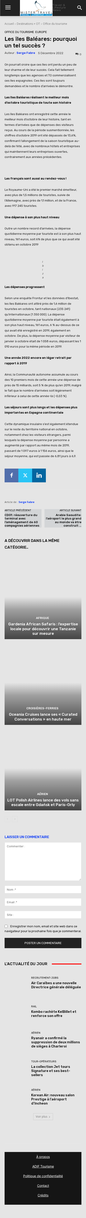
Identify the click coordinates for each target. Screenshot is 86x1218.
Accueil (9, 24)
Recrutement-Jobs (44, 978)
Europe (41, 31)
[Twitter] (25, 475)
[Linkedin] (39, 475)
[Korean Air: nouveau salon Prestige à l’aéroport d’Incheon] (16, 1097)
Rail (34, 1006)
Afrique (42, 617)
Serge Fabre (26, 52)
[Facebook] (11, 475)
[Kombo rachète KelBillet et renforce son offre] (16, 1011)
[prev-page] (7, 819)
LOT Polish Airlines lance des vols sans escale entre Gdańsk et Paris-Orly (43, 802)
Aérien (42, 794)
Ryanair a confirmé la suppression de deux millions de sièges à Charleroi (55, 1042)
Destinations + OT (28, 24)
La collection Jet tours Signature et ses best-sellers (50, 1071)
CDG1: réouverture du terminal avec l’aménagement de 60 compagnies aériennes (22, 520)
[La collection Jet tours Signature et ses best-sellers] (16, 1068)
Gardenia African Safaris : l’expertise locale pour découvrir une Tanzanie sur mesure (43, 629)
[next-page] (15, 819)
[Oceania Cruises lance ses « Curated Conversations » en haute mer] (43, 682)
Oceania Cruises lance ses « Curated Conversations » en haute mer (43, 716)
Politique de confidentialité (43, 1176)
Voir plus (41, 1117)
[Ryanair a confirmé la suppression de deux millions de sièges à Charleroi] (16, 1040)
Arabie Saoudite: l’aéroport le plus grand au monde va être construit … (63, 520)
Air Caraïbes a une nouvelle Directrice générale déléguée (56, 985)
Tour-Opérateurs (43, 1061)
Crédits (43, 1195)
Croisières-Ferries (42, 708)
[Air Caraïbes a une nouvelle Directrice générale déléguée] (16, 982)
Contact (43, 1186)
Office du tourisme (55, 24)
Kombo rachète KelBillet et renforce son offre (53, 1014)
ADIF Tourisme (43, 1166)
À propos (43, 1157)
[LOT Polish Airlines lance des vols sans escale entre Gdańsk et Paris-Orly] (43, 768)
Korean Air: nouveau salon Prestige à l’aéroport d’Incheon (53, 1099)
